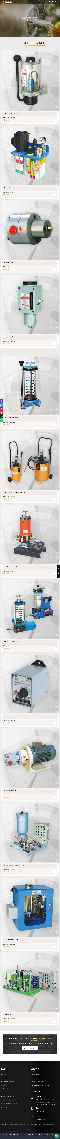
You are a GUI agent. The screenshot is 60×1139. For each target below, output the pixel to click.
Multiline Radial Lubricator (10, 1103)
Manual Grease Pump (38, 1081)
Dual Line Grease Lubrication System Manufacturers (42, 1124)
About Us (5, 1078)
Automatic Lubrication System (40, 1085)
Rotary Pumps (36, 1074)
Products (33, 21)
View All (5, 1107)
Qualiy (4, 1085)
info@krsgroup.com (46, 1043)
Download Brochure (8, 1081)
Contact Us (6, 1089)
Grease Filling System (8, 1100)
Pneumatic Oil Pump (37, 1078)
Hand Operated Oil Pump (9, 1096)
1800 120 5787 (31, 1043)
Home (26, 21)
